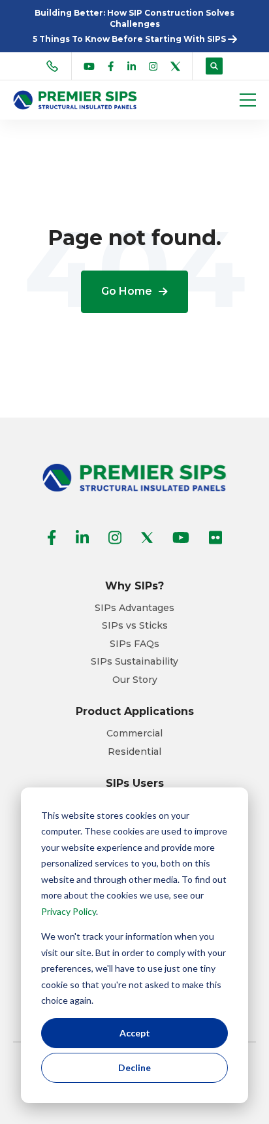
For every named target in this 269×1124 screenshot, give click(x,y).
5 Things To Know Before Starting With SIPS (130, 39)
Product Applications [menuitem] (135, 711)
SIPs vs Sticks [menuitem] (135, 625)
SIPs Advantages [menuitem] (134, 608)
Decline (134, 1067)
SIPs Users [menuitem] (135, 783)
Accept (134, 1032)
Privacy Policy (68, 911)
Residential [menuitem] (134, 751)
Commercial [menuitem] (134, 733)
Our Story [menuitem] (134, 680)
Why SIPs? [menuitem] (134, 586)
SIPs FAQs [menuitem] (134, 644)
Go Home (126, 291)
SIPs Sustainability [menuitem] (134, 661)
